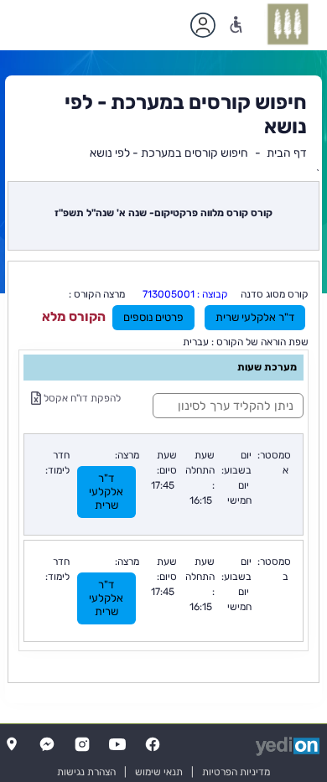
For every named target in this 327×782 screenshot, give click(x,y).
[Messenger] (47, 744)
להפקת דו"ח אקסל (81, 398)
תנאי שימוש (159, 772)
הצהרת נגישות (86, 772)
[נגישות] (236, 24)
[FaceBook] (152, 744)
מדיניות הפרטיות (236, 772)
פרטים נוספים (153, 317)
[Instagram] (82, 744)
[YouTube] (117, 744)
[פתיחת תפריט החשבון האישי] (203, 25)
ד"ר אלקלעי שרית (254, 317)
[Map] (11, 744)
